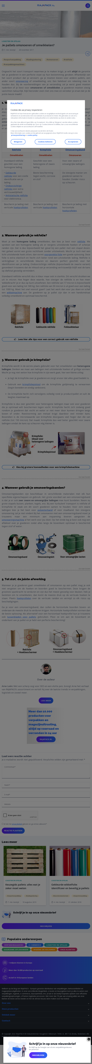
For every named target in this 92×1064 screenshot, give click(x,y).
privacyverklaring (18, 135)
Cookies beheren (45, 142)
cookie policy (32, 135)
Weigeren (18, 142)
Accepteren (73, 142)
